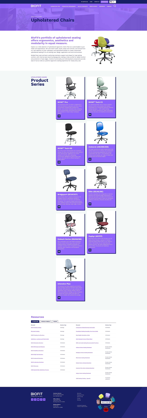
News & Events (93, 6)
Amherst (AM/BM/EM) (99, 147)
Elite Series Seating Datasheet (83, 357)
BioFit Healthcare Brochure (37, 350)
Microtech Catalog (35, 331)
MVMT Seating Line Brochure (37, 335)
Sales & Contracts (83, 6)
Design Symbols (45, 321)
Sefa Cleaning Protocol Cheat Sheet (84, 339)
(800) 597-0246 (60, 394)
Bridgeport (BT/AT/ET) (68, 194)
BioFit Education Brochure (37, 343)
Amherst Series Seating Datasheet (84, 347)
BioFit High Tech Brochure (37, 354)
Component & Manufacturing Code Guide (85, 327)
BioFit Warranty (34, 366)
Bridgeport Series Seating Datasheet (84, 352)
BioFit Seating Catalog (36, 327)
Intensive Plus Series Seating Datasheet (85, 368)
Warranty (79, 393)
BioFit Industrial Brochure (37, 358)
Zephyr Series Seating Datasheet (83, 373)
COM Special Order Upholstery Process (40, 369)
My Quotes (84, 1)
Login (91, 1)
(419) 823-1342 (58, 396)
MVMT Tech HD (65, 148)
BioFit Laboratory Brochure (37, 362)
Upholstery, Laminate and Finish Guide (40, 339)
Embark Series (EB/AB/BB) (70, 239)
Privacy (78, 398)
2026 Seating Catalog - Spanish (83, 378)
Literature (35, 321)
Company (109, 6)
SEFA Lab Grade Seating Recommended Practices (87, 343)
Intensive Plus (64, 284)
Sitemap (79, 400)
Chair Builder (104, 1)
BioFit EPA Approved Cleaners (38, 346)
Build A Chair (105, 402)
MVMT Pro (63, 102)
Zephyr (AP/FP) (95, 236)
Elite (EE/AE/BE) (96, 192)
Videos (55, 321)
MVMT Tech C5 (96, 102)
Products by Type (55, 6)
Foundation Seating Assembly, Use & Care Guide (87, 331)
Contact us (96, 1)
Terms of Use (80, 396)
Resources (102, 6)
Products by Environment (69, 6)
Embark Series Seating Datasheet (83, 363)
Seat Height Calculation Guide (83, 335)
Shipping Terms (80, 395)
